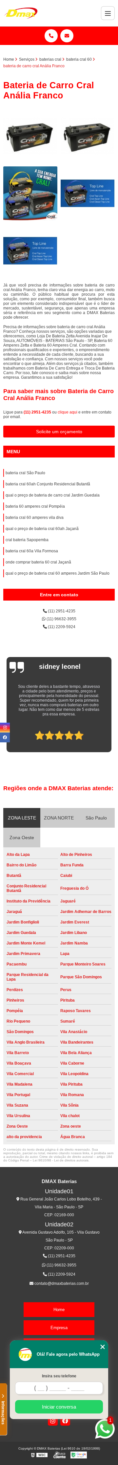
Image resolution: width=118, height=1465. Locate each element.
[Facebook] (65, 1421)
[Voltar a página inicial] (20, 13)
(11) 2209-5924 (61, 627)
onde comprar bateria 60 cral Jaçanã (38, 562)
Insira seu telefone (59, 1376)
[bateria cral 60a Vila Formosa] (30, 136)
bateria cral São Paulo (25, 473)
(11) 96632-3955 (61, 619)
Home (59, 1309)
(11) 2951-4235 (38, 412)
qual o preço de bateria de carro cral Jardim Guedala (53, 495)
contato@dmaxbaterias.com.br (61, 1283)
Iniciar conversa (59, 1407)
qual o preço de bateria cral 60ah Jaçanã (42, 528)
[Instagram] (53, 1421)
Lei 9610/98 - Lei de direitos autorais (60, 1160)
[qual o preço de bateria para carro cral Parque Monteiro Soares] (30, 251)
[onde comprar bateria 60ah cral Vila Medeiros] (30, 193)
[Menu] (108, 13)
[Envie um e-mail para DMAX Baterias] (66, 35)
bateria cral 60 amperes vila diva (35, 517)
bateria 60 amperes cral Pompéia (35, 506)
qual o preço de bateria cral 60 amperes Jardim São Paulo (57, 573)
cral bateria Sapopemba (27, 540)
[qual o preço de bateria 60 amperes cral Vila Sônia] (88, 193)
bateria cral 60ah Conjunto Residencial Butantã (48, 484)
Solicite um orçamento (59, 431)
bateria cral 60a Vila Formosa (32, 551)
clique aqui (67, 412)
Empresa (59, 1327)
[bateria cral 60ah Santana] (88, 136)
